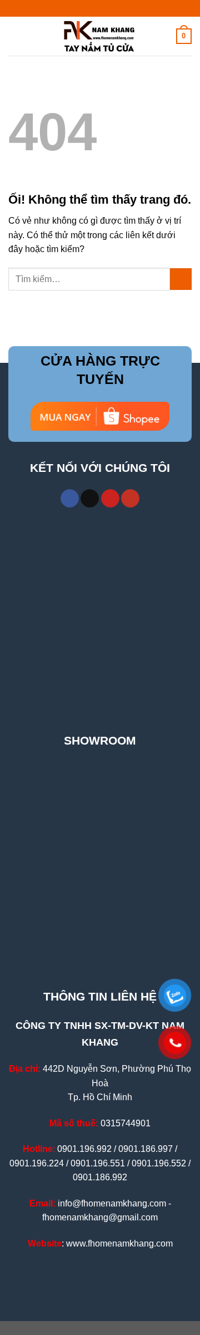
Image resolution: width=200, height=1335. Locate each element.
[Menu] (15, 36)
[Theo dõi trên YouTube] (130, 498)
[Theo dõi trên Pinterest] (110, 498)
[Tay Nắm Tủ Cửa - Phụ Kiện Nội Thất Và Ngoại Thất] (100, 36)
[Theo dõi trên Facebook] (70, 498)
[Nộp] (181, 279)
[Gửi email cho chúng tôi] (90, 498)
